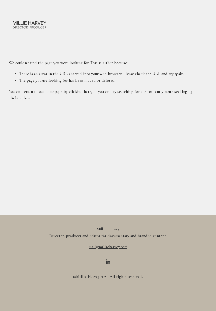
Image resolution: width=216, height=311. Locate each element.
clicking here (80, 91)
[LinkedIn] (108, 261)
